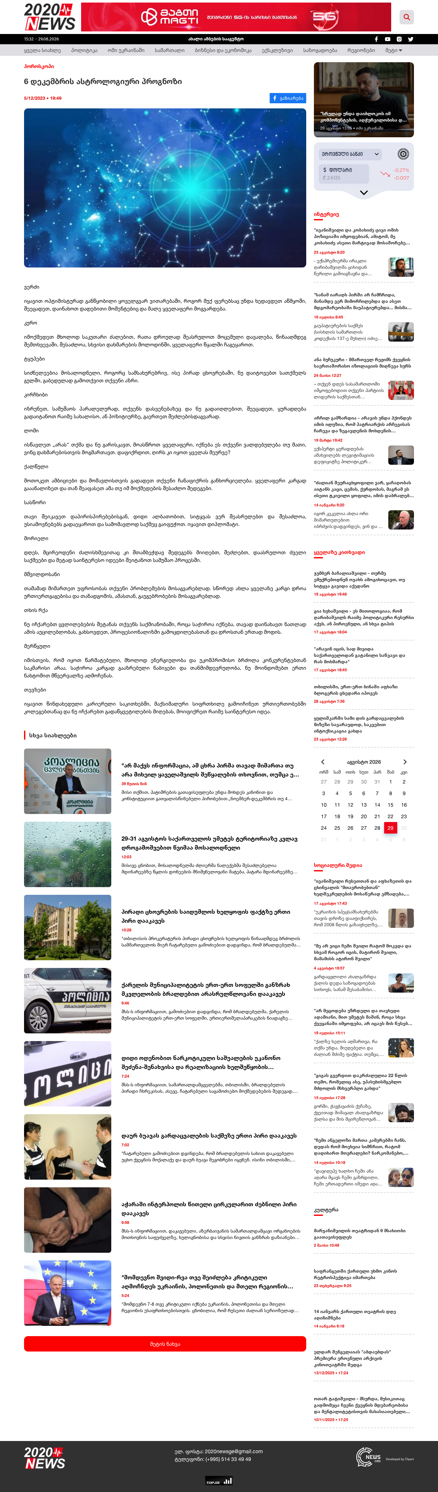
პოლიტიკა (84, 50)
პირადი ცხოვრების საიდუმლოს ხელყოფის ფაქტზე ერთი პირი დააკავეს (206, 916)
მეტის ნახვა (165, 1344)
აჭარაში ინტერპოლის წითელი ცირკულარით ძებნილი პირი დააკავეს (209, 1208)
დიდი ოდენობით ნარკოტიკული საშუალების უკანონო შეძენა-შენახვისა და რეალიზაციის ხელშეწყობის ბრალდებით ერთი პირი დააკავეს (201, 1062)
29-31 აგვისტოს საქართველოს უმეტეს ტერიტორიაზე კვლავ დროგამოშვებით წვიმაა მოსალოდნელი (210, 843)
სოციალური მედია (338, 865)
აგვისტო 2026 (364, 762)
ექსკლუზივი (277, 50)
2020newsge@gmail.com (234, 1451)
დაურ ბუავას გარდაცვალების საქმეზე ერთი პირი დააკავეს (209, 1135)
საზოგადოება (320, 50)
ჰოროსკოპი (39, 66)
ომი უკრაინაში (126, 50)
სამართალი (170, 50)
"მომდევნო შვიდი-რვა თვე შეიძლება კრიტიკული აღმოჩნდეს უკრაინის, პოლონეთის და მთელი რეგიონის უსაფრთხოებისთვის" (205, 1282)
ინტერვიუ (326, 214)
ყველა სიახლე (42, 50)
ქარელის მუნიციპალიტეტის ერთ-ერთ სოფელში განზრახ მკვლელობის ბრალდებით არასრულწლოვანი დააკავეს (206, 989)
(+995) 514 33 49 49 (228, 1459)
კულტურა (326, 1209)
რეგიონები (361, 50)
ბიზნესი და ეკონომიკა (223, 50)
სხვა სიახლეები (53, 735)
